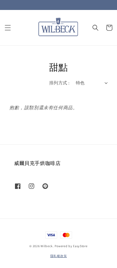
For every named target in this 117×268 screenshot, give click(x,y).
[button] (8, 28)
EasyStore (80, 246)
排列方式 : (59, 83)
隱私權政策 (58, 256)
